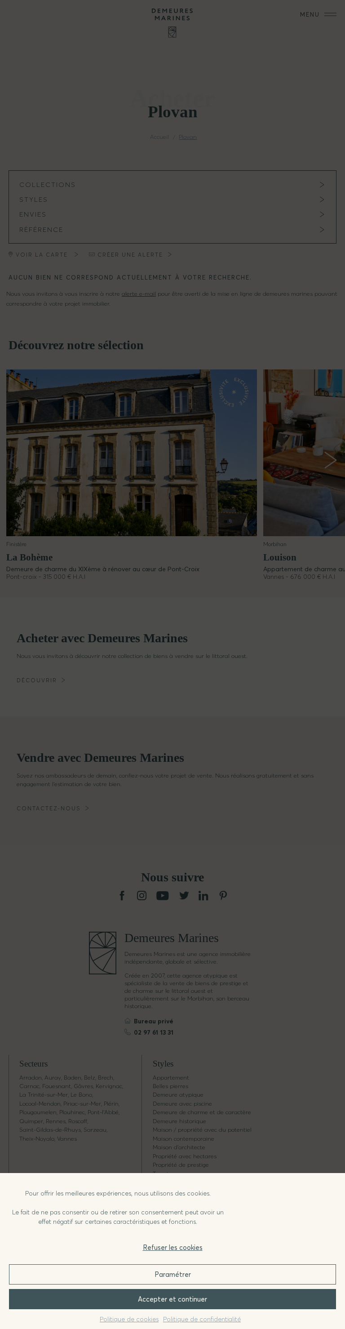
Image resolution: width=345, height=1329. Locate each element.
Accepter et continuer (172, 1299)
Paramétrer (173, 1274)
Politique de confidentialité (202, 1319)
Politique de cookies (129, 1319)
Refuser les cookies (173, 1247)
